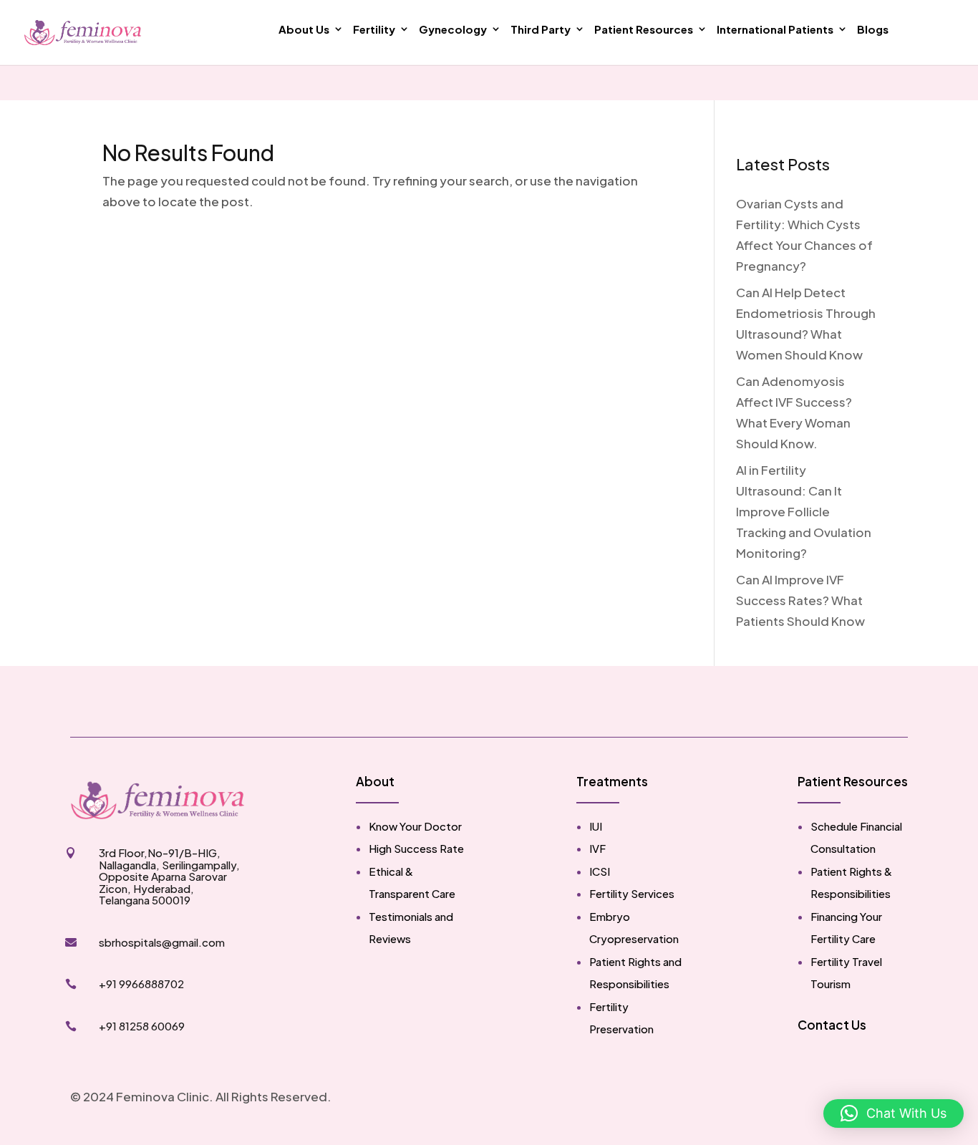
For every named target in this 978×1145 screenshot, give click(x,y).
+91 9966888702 (141, 983)
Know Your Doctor (415, 826)
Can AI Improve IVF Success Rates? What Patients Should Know (800, 600)
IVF (597, 848)
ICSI (599, 871)
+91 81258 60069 (142, 1026)
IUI (595, 826)
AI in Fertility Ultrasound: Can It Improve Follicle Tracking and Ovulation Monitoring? (803, 511)
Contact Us (832, 1025)
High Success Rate (416, 848)
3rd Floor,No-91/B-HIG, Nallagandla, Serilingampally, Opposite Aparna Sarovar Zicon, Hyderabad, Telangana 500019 (169, 876)
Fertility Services (631, 893)
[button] (893, 1113)
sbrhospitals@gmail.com (162, 942)
